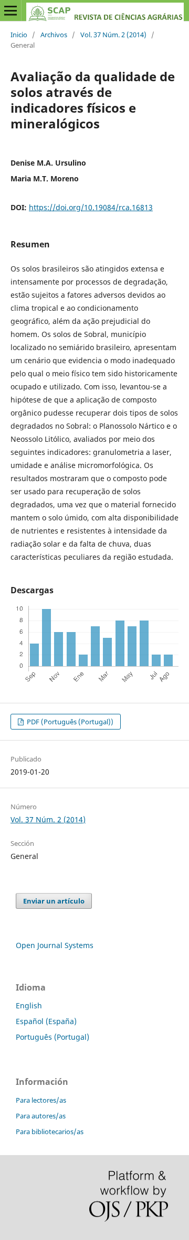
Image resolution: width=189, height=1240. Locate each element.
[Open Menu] (10, 10)
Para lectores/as (41, 1100)
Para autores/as (41, 1116)
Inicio (18, 34)
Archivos (53, 34)
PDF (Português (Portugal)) (69, 721)
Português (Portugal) (52, 1037)
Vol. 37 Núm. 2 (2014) (113, 34)
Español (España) (46, 1021)
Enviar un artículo (54, 901)
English (29, 1005)
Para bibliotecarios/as (49, 1131)
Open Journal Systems (54, 945)
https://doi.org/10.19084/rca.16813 (91, 207)
